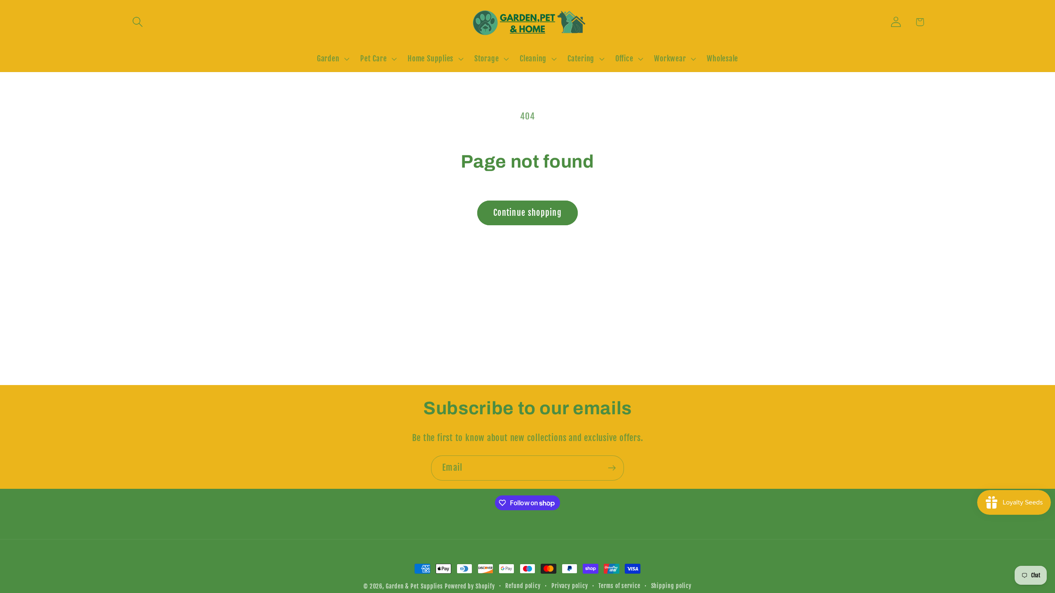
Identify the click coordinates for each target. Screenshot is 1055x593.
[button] (137, 22)
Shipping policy (671, 586)
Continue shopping (527, 213)
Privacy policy (569, 586)
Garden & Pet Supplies (414, 586)
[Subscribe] (612, 468)
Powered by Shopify (470, 586)
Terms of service (619, 586)
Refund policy (523, 586)
